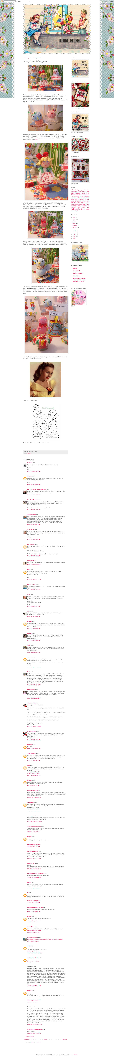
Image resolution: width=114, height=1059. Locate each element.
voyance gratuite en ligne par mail (35, 873)
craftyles (29, 633)
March (74, 223)
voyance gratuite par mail (33, 809)
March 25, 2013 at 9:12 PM (33, 510)
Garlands (86, 196)
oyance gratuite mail (32, 790)
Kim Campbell (30, 544)
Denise (29, 671)
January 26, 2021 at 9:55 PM (34, 985)
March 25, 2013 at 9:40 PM (33, 539)
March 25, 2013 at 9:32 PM (33, 524)
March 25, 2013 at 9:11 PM (33, 495)
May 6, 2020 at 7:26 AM (33, 962)
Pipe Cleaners (78, 204)
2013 (74, 219)
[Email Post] (36, 451)
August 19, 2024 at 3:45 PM (34, 1033)
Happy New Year (75, 199)
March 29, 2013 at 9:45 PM (33, 748)
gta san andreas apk (32, 960)
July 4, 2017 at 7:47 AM (33, 922)
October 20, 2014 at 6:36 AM (34, 811)
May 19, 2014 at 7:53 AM (33, 785)
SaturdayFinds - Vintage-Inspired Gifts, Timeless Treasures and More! (79, 280)
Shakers (79, 205)
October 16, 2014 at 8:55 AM (34, 797)
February (74, 225)
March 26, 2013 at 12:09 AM (34, 590)
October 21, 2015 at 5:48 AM (34, 868)
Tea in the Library (31, 753)
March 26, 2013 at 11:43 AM (34, 685)
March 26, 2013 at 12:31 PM (34, 740)
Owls (83, 201)
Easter (84, 194)
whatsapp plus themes (33, 957)
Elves (87, 194)
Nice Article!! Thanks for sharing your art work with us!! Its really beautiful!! (45, 939)
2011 (74, 232)
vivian (28, 594)
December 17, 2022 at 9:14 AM (34, 1024)
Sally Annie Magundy (32, 499)
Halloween (86, 198)
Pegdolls (73, 202)
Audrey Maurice (31, 926)
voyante (29, 882)
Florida (81, 196)
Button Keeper (81, 191)
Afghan (81, 190)
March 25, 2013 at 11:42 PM (34, 579)
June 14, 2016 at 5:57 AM (33, 902)
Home (45, 1039)
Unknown (29, 476)
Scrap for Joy (30, 529)
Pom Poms (85, 204)
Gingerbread (74, 197)
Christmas (77, 193)
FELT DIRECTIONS (75, 196)
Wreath (76, 210)
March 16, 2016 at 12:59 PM (34, 888)
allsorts (75, 268)
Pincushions (86, 202)
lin (27, 892)
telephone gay (30, 863)
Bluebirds (86, 190)
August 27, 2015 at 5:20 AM (34, 858)
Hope (28, 611)
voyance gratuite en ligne (33, 773)
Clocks (87, 193)
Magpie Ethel (76, 270)
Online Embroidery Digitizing (34, 1029)
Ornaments (78, 201)
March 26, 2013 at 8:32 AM (33, 628)
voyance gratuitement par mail (35, 907)
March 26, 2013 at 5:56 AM (33, 606)
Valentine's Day (77, 209)
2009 (74, 236)
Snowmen (84, 205)
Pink (72, 204)
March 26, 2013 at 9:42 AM (33, 652)
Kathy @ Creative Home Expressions (36, 489)
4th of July (75, 190)
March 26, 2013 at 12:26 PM (34, 726)
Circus (83, 193)
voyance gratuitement (32, 815)
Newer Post (26, 1039)
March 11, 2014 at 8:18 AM (33, 775)
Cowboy (73, 194)
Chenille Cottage (31, 703)
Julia (28, 765)
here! (36, 139)
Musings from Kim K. (78, 273)
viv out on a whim (77, 284)
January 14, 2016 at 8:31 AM (34, 877)
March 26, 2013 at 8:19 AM (33, 616)
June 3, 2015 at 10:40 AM (33, 846)
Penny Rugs (80, 202)
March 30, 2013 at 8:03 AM (33, 760)
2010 (74, 234)
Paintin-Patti (76, 276)
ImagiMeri (29, 462)
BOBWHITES (74, 191)
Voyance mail (30, 802)
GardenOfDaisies (31, 584)
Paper (87, 201)
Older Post (64, 1039)
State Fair (29, 453)
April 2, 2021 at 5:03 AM (33, 1002)
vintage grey (30, 560)
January (74, 227)
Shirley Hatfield (31, 689)
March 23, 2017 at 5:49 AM (33, 911)
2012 (74, 230)
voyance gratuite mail (32, 851)
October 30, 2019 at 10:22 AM (34, 953)
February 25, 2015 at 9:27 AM (34, 821)
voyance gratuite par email (34, 826)
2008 (74, 238)
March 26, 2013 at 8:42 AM (33, 640)
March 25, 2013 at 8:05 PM (33, 471)
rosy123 (29, 836)
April (73, 221)
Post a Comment (30, 1036)
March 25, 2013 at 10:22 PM (34, 556)
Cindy (28, 645)
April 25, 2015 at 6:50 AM (33, 831)
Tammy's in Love (31, 514)
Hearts (81, 199)
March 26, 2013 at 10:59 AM (34, 667)
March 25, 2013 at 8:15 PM (33, 484)
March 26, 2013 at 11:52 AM (34, 698)
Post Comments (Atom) (35, 1042)
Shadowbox (74, 205)
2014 (74, 217)
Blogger (76, 1054)
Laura (28, 569)
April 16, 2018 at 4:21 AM (33, 932)
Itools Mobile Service (32, 937)
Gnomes (80, 198)
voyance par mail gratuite (33, 772)
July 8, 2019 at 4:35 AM (33, 941)
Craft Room (78, 194)
